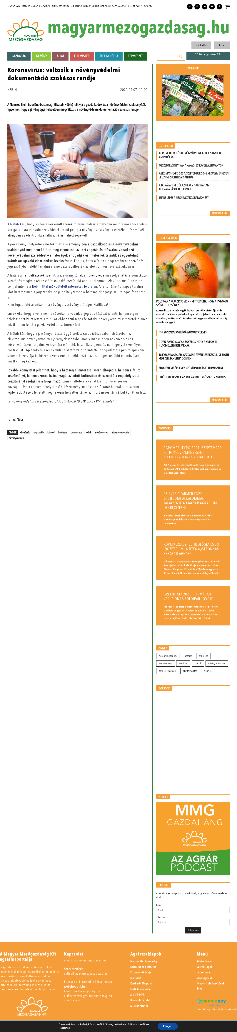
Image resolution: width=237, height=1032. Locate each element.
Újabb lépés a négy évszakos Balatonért (183, 198)
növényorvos (101, 432)
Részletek (64, 1028)
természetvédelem (167, 671)
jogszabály (39, 432)
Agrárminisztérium (168, 656)
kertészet (62, 432)
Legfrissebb (165, 146)
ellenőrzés (25, 432)
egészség (187, 656)
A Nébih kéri (16, 224)
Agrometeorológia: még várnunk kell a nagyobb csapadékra (190, 155)
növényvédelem (16, 438)
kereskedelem (165, 663)
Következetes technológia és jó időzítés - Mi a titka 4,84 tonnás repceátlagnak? (191, 549)
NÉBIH (12, 89)
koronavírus (76, 432)
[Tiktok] (219, 6)
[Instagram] (197, 6)
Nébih (88, 432)
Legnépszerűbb (167, 238)
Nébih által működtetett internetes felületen (64, 286)
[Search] (180, 56)
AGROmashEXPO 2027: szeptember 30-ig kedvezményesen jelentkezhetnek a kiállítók (194, 175)
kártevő (51, 432)
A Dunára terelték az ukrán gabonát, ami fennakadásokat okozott (184, 187)
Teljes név (160, 917)
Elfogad (167, 1026)
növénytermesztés (120, 432)
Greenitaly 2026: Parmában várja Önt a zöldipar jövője (188, 597)
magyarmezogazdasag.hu (138, 28)
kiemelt (197, 663)
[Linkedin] (204, 6)
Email (158, 905)
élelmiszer (208, 671)
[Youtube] (212, 6)
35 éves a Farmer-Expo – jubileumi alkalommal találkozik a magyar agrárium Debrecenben (190, 500)
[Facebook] (190, 6)
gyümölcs (203, 656)
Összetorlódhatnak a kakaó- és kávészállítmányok (191, 165)
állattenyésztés (190, 671)
